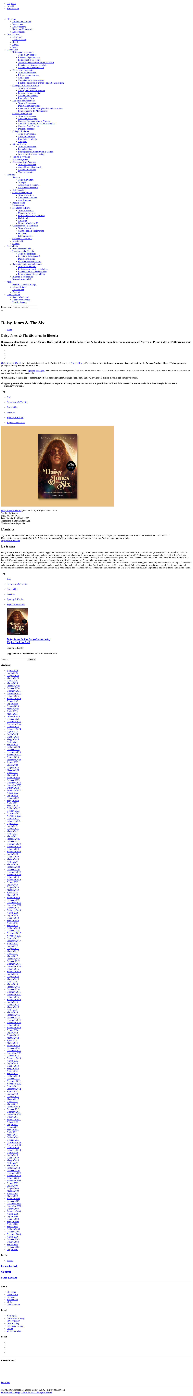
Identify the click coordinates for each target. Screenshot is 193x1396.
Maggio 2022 (13, 800)
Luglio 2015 (12, 1002)
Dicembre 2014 (14, 1020)
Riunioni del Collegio (27, 139)
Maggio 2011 (13, 1129)
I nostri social (18, 289)
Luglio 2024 (12, 734)
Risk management (20, 159)
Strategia (16, 177)
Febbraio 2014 (13, 1045)
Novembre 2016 (14, 966)
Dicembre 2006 (14, 1234)
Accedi (10, 1260)
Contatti (10, 6)
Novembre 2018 (14, 905)
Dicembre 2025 (14, 691)
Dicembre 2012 (14, 1081)
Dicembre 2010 (14, 1142)
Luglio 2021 (12, 826)
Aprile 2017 (12, 953)
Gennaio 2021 (13, 841)
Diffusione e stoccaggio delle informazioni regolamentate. (26, 1392)
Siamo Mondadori (20, 297)
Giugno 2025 (13, 706)
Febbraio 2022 (13, 808)
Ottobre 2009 (13, 1178)
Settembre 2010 (14, 1150)
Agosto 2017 (12, 943)
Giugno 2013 (13, 1066)
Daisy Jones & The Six (17, 402)
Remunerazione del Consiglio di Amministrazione (40, 108)
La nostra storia (19, 27)
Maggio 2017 (13, 951)
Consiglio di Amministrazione (25, 85)
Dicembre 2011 (13, 1112)
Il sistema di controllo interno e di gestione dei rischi (41, 83)
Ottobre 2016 (13, 969)
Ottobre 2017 (13, 938)
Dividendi (22, 233)
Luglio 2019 (12, 885)
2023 (9, 397)
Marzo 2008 (12, 1226)
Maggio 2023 (13, 770)
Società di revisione (21, 157)
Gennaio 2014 (13, 1048)
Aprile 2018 (12, 923)
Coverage (22, 220)
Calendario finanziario (22, 238)
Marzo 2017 (12, 956)
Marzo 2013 (12, 1073)
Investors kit (17, 241)
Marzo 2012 (12, 1104)
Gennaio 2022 (13, 811)
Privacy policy (13, 1321)
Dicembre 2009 (14, 1173)
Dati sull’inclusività (26, 259)
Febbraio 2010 (13, 1168)
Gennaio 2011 (13, 1140)
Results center (18, 203)
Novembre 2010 (14, 1145)
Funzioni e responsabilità (29, 93)
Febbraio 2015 (13, 1015)
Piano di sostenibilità (21, 248)
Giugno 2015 (13, 1004)
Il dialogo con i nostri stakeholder (27, 264)
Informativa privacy (15, 1318)
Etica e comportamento (22, 70)
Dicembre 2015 (14, 992)
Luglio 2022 (12, 795)
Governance (12, 49)
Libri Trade (17, 37)
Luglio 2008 (12, 1216)
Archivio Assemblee (27, 169)
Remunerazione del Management (32, 111)
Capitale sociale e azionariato (25, 225)
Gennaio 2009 (13, 1201)
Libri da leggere (19, 287)
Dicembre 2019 (14, 872)
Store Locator (13, 8)
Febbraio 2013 (13, 1076)
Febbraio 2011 (13, 1137)
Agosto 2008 (12, 1214)
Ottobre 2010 (13, 1147)
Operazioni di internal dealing (31, 154)
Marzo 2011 (12, 1135)
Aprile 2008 (12, 1224)
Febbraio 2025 (13, 716)
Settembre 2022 (14, 790)
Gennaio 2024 (13, 749)
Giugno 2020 (13, 856)
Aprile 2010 (12, 1163)
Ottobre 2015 (13, 997)
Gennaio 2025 (13, 719)
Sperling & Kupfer (36, 370)
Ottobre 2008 (13, 1209)
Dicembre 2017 (14, 933)
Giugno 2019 (13, 887)
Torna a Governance (27, 55)
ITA (8, 3)
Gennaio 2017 (13, 961)
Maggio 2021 (13, 831)
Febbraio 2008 (13, 1229)
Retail (15, 42)
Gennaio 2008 (13, 1231)
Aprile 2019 (12, 892)
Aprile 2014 (12, 1040)
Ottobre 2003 (13, 1242)
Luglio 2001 (12, 1249)
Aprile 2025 (12, 711)
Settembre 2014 (14, 1027)
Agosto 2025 (12, 701)
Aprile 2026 (12, 680)
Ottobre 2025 (13, 696)
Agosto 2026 (12, 670)
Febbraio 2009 (13, 1198)
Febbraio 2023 (13, 777)
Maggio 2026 (13, 678)
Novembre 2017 (14, 936)
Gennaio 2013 (13, 1078)
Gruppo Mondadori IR (28, 223)
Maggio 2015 (13, 1007)
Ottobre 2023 (13, 757)
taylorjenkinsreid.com (10, 540)
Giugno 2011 (13, 1127)
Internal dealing (19, 144)
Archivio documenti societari (31, 67)
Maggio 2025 (13, 708)
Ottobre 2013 (13, 1055)
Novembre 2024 (14, 724)
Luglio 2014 (12, 1032)
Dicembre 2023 (14, 752)
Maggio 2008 (13, 1221)
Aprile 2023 (12, 772)
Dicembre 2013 (14, 1050)
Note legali (12, 1316)
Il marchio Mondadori (22, 29)
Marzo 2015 (12, 1012)
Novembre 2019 (14, 874)
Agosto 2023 (12, 762)
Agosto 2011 (12, 1122)
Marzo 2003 (12, 1244)
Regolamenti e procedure (29, 60)
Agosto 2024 (12, 731)
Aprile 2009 (12, 1193)
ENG (13, 3)
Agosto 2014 (12, 1030)
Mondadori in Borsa (21, 208)
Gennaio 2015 (13, 1017)
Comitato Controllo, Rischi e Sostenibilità (36, 123)
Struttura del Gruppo (21, 21)
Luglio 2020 (12, 854)
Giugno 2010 (13, 1157)
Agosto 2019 (12, 882)
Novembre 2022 (14, 785)
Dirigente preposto (26, 129)
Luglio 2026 (12, 673)
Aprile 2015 (12, 1010)
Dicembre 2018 (14, 902)
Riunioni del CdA (26, 98)
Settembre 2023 (14, 760)
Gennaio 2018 (13, 930)
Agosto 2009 (12, 1183)
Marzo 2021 (12, 836)
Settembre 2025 (14, 698)
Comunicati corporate (22, 192)
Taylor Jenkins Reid (16, 422)
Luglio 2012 (12, 1094)
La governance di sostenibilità (31, 274)
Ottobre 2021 (13, 818)
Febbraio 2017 (13, 959)
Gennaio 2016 (13, 989)
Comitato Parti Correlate (29, 126)
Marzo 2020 (12, 864)
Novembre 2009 (14, 1175)
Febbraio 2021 (13, 839)
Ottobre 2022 (13, 788)
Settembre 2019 (14, 879)
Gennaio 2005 (13, 1239)
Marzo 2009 (12, 1196)
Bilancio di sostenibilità (22, 277)
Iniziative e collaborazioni (29, 261)
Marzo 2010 (12, 1165)
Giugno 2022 (13, 798)
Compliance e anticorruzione (31, 80)
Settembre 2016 (14, 971)
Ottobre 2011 (13, 1117)
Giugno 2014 (13, 1035)
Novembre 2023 (14, 754)
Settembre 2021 (14, 821)
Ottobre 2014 (13, 1025)
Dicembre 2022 (14, 782)
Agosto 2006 (12, 1237)
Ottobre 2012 (13, 1086)
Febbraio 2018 (13, 928)
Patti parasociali (25, 236)
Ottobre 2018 (13, 907)
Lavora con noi (13, 294)
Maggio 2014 (13, 1038)
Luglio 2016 (12, 974)
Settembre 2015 (14, 999)
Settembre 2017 (14, 941)
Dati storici (23, 218)
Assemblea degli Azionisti (24, 162)
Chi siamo (11, 19)
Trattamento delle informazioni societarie (36, 62)
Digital (15, 44)
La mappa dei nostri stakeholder (32, 271)
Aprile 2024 (12, 742)
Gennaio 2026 (13, 688)
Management (18, 24)
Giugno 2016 (13, 976)
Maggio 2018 (13, 920)
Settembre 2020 (14, 851)
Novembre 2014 (14, 1022)
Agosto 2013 (12, 1061)
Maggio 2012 (13, 1099)
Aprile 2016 (12, 981)
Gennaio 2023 (13, 780)
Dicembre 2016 (14, 964)
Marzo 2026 (12, 683)
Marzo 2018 (12, 925)
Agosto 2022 (12, 793)
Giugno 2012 (13, 1096)
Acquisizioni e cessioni (28, 185)
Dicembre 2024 (14, 721)
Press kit (16, 292)
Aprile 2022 (12, 803)
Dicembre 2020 (14, 844)
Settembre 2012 (14, 1089)
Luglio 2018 (12, 915)
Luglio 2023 (12, 765)
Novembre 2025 (14, 693)
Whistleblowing (14, 1331)
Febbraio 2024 (13, 747)
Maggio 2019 (13, 890)
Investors (11, 174)
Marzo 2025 (12, 714)
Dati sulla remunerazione (23, 100)
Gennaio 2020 (13, 869)
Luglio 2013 (12, 1063)
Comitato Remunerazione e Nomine (34, 121)
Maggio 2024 (13, 739)
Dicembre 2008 (14, 1203)
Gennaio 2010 (13, 1170)
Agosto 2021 (12, 823)
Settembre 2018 (14, 910)
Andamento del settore (28, 187)
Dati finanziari (18, 190)
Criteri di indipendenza (28, 95)
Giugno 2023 (13, 767)
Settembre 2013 (14, 1058)
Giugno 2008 (13, 1219)
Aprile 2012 (12, 1101)
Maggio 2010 (13, 1160)
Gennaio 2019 (13, 900)
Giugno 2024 (13, 737)
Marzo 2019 (12, 895)
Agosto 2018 (12, 913)
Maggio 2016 (13, 979)
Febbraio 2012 (13, 1106)
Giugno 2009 (13, 1188)
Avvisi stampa (24, 200)
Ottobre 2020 (13, 849)
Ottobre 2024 (13, 726)
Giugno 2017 (13, 948)
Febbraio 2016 (13, 987)
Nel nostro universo (21, 299)
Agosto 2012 (12, 1091)
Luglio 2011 (12, 1124)
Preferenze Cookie (15, 1326)
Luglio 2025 (12, 703)
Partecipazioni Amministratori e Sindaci (35, 152)
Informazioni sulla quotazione (31, 215)
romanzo (11, 412)
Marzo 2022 (12, 805)
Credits (10, 1328)
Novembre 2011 (14, 1114)
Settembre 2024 (14, 729)
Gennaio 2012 (13, 1109)
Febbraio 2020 (13, 867)
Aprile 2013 (12, 1071)
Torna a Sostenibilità (27, 254)
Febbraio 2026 (13, 686)
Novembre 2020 (14, 846)
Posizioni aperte (19, 302)
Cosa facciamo (13, 34)
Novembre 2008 (14, 1206)
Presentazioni (18, 205)
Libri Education (19, 39)
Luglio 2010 (12, 1155)
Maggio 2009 (13, 1191)
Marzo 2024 (12, 744)
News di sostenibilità (21, 279)
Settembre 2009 (14, 1180)
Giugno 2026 (13, 675)
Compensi (22, 141)
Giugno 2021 (13, 828)
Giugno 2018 (13, 918)
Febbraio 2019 (13, 897)
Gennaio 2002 (13, 1247)
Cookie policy (13, 1323)
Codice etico (23, 78)
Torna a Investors (25, 180)
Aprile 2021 (12, 833)
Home (9, 329)
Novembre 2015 (14, 994)
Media (15, 47)
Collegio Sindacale (20, 131)
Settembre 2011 (14, 1119)
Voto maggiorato (25, 172)
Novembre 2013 (14, 1053)
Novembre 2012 (14, 1084)
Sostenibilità (12, 246)
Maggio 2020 (13, 859)
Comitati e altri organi (22, 113)
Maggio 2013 (13, 1068)
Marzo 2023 (12, 775)
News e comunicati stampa (24, 284)
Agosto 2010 (12, 1152)
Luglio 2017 (12, 946)
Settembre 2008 (14, 1211)
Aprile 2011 (12, 1132)
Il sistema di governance (23, 52)
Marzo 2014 (12, 1043)
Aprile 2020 (12, 862)
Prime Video (76, 363)
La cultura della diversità (23, 251)
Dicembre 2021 (14, 813)
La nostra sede (18, 32)
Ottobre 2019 (13, 877)
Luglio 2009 (12, 1186)
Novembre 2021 (14, 816)
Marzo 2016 (12, 984)
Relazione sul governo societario (32, 65)
